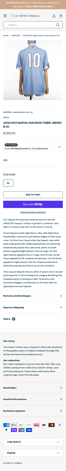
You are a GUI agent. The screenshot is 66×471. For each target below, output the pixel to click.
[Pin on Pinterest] (13, 319)
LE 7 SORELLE (16, 463)
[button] (60, 15)
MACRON (7, 112)
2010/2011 (15, 35)
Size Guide (9, 174)
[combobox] (33, 24)
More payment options (33, 212)
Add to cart (33, 194)
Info (5, 160)
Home (5, 35)
